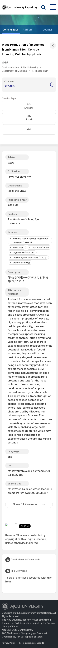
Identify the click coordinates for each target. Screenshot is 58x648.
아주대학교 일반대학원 (19, 176)
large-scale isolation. (23, 252)
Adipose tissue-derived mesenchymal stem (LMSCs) (30, 240)
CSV (29, 118)
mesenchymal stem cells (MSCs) (29, 257)
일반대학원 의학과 (17, 191)
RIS (29, 106)
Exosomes (18, 247)
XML (29, 129)
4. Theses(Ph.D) (40, 71)
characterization (40, 247)
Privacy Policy (8, 643)
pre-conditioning (21, 262)
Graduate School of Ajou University (20, 67)
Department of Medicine (14, 71)
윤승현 (11, 162)
